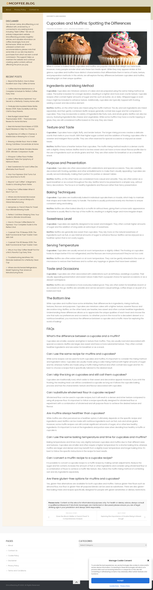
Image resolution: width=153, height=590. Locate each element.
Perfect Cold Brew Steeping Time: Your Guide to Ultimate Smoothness (22, 216)
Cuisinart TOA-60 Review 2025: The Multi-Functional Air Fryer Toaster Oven (21, 243)
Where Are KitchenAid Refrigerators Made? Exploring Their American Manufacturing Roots (21, 270)
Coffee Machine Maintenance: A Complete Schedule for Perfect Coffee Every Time (21, 91)
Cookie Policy (114, 586)
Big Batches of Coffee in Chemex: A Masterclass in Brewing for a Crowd (21, 135)
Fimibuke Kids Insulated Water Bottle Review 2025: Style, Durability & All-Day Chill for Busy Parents (21, 109)
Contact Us (34, 9)
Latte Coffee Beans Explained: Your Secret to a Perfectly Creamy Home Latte (22, 100)
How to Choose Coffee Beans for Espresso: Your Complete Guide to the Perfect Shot (21, 224)
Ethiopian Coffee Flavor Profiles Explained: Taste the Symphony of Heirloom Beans (19, 159)
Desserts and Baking (56, 16)
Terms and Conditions (17, 571)
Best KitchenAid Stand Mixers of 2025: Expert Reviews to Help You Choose (22, 127)
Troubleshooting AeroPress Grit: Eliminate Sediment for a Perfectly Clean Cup (22, 260)
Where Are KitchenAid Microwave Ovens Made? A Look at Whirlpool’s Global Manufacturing (20, 199)
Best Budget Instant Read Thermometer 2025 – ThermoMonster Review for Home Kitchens (21, 119)
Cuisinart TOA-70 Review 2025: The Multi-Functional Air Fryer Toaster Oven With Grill (21, 235)
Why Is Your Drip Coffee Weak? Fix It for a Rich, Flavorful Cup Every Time (22, 251)
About (8, 9)
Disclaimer (12, 561)
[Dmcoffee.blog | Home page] (20, 3)
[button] (148, 560)
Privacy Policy (125, 586)
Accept (120, 580)
